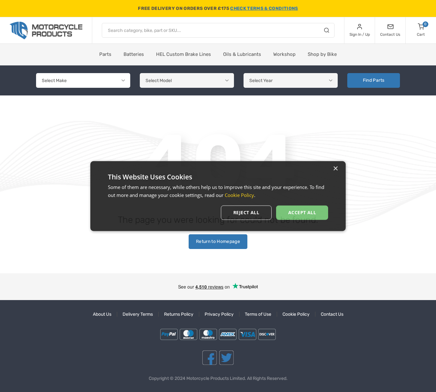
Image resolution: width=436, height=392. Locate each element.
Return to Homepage (218, 241)
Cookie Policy (296, 314)
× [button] (335, 168)
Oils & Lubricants (242, 54)
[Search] (326, 31)
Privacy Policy (219, 314)
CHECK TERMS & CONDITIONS (264, 8)
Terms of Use (258, 314)
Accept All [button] (302, 212)
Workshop (284, 54)
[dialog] (218, 196)
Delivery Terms (138, 314)
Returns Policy (178, 314)
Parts (105, 54)
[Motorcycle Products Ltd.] (46, 30)
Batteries (134, 54)
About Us (102, 314)
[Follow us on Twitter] (226, 358)
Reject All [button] (246, 212)
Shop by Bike (322, 54)
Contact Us (332, 314)
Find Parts (374, 80)
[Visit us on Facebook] (209, 358)
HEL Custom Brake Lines (183, 54)
